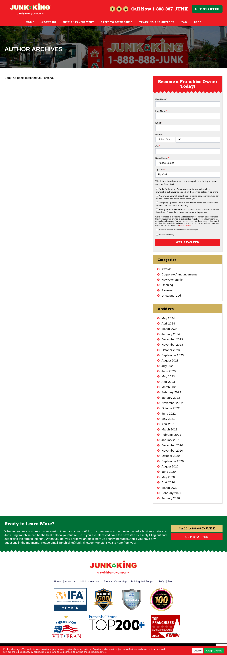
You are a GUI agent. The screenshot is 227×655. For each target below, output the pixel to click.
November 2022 (172, 403)
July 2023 (168, 366)
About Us (48, 22)
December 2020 (172, 445)
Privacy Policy (185, 225)
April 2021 (168, 424)
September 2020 (173, 461)
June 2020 (169, 471)
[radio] (188, 190)
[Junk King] (30, 4)
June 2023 (169, 371)
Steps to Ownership (116, 22)
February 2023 (171, 392)
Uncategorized (171, 295)
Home (30, 22)
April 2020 (168, 482)
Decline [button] (198, 650)
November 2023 (172, 344)
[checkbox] (187, 200)
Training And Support (156, 22)
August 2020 (170, 466)
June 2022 (169, 413)
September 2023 (173, 355)
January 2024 (171, 334)
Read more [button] (101, 652)
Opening (167, 285)
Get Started (207, 9)
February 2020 (171, 493)
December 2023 (172, 339)
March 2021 (169, 429)
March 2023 (169, 387)
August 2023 (170, 360)
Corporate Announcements (179, 274)
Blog (197, 22)
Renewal (167, 290)
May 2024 (168, 318)
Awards (167, 269)
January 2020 (171, 498)
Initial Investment (78, 22)
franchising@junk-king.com (77, 542)
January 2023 (171, 397)
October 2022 (171, 408)
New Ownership (172, 279)
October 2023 (171, 350)
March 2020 (169, 487)
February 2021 (171, 434)
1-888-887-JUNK (170, 9)
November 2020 (172, 450)
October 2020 (171, 455)
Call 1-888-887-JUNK (197, 528)
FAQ (184, 22)
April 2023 (168, 381)
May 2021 (168, 418)
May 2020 (168, 477)
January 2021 (171, 440)
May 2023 (168, 376)
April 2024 (168, 323)
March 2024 (169, 328)
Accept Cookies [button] (214, 650)
